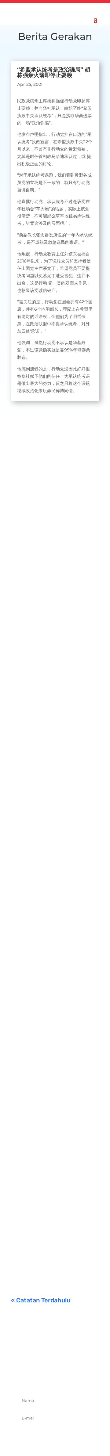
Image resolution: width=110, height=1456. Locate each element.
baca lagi (26, 555)
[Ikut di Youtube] (75, 1379)
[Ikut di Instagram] (62, 1379)
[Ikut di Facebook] (35, 1379)
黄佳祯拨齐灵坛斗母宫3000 (53, 954)
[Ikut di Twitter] (48, 1379)
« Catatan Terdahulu (40, 1300)
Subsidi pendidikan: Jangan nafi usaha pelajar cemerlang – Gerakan (53, 1201)
